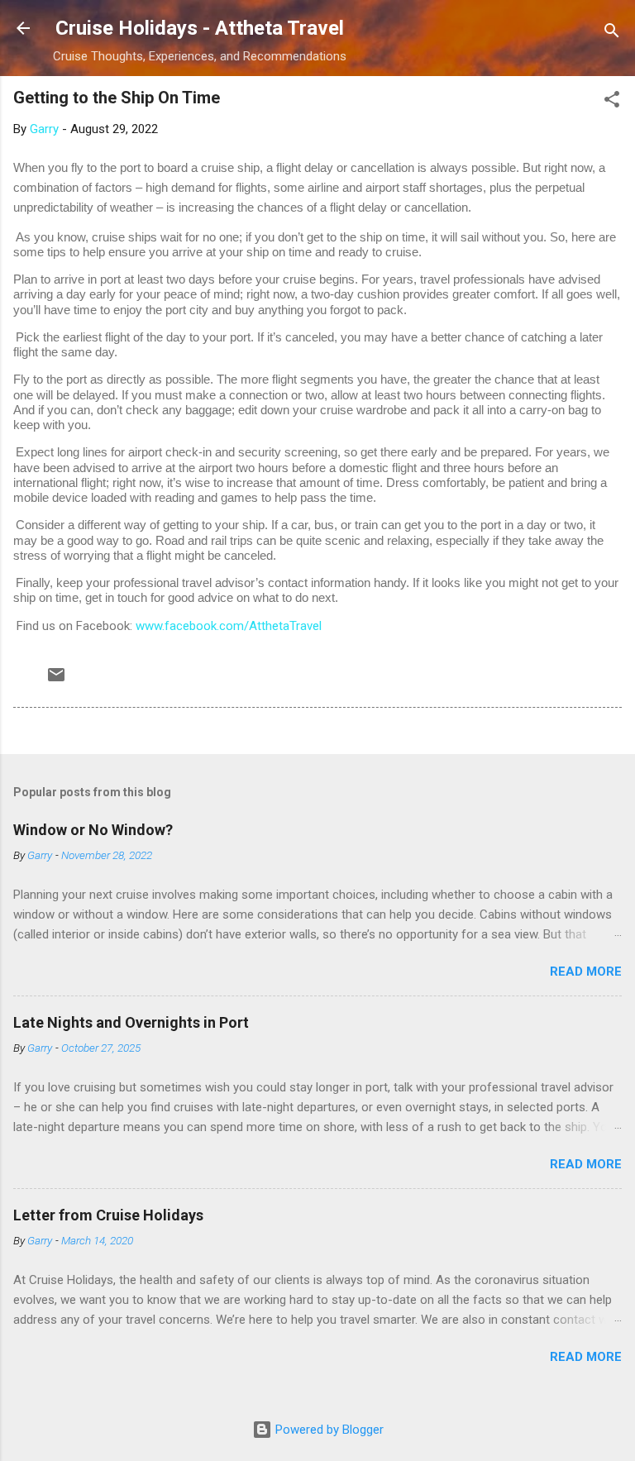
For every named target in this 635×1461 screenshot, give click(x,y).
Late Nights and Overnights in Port (131, 1022)
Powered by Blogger (328, 1429)
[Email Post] (56, 680)
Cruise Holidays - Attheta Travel (199, 28)
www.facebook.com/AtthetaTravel (229, 625)
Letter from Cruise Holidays (108, 1215)
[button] (612, 102)
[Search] (612, 33)
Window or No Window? (93, 829)
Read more (586, 971)
